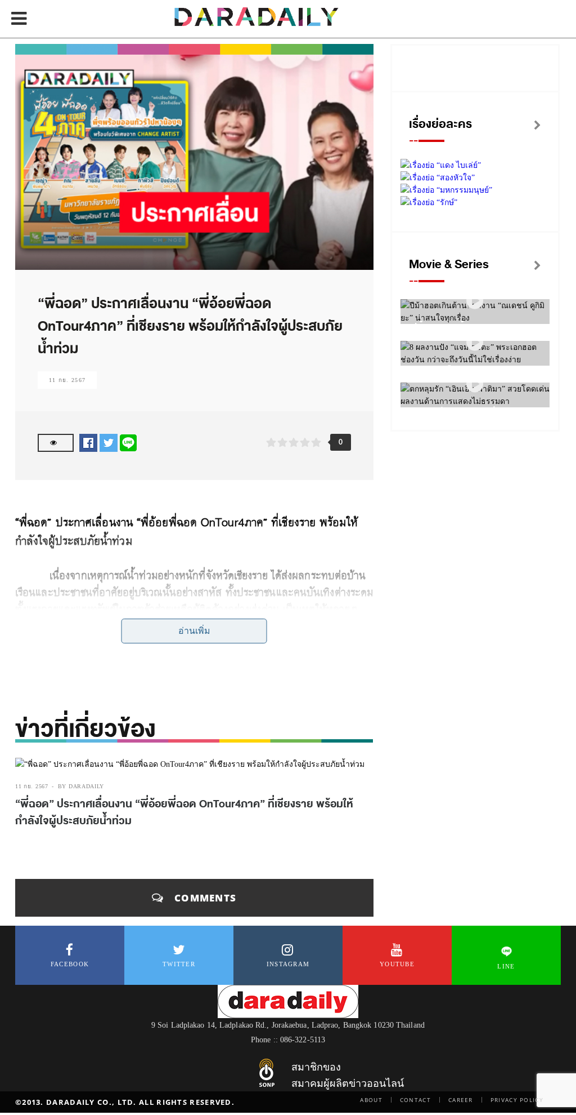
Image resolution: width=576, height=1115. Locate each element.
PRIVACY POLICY (516, 1100)
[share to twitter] (109, 442)
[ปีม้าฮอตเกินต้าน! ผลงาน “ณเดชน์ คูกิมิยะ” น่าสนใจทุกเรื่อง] (474, 301)
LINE (506, 966)
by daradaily (81, 786)
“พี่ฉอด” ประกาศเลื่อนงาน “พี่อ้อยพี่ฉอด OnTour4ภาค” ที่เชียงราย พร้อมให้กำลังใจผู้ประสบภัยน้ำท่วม (184, 812)
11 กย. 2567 (67, 380)
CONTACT (415, 1100)
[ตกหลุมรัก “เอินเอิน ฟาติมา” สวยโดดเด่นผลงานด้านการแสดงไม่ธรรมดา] (474, 385)
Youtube (397, 964)
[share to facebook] (88, 442)
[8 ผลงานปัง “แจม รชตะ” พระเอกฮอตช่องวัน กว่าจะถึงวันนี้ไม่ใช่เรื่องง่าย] (474, 343)
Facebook (70, 964)
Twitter (179, 964)
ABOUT (371, 1100)
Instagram (288, 964)
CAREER (460, 1100)
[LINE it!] (128, 442)
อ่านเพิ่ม (194, 631)
